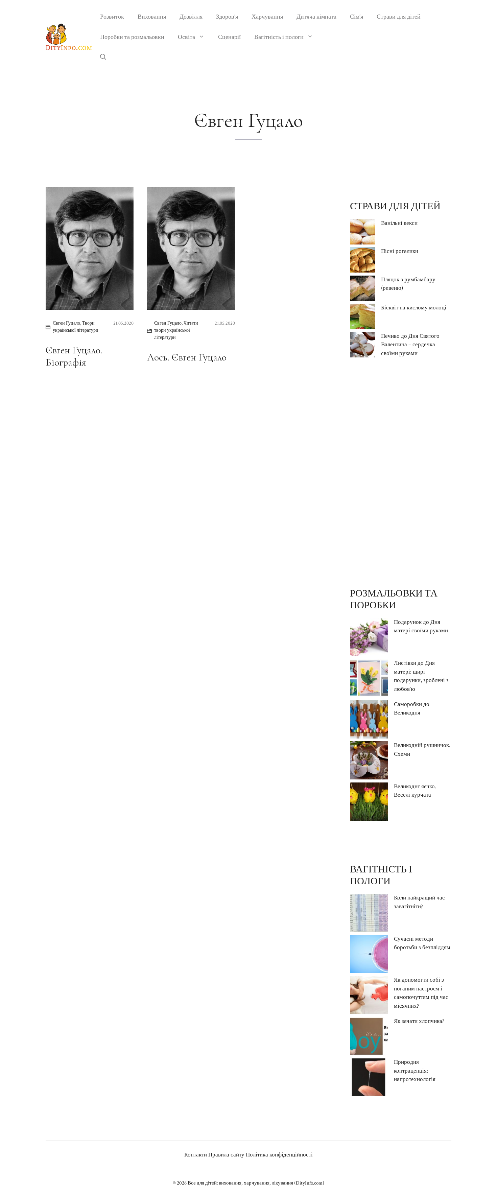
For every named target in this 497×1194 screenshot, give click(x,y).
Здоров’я (227, 17)
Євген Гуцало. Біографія (74, 356)
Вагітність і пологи (279, 37)
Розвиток (112, 17)
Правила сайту (226, 1154)
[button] (103, 57)
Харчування (267, 17)
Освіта (186, 37)
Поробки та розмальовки (132, 37)
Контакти (195, 1154)
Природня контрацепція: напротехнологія (414, 1070)
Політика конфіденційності (279, 1154)
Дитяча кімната (316, 17)
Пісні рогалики (399, 251)
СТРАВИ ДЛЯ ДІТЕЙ (395, 206)
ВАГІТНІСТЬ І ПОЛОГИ (381, 875)
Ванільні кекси (399, 223)
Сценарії (229, 37)
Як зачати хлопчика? (419, 1021)
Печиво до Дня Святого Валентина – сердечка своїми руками (410, 344)
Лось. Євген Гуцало (187, 357)
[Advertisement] (400, 472)
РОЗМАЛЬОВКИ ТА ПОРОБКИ (393, 599)
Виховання (152, 17)
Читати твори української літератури (176, 330)
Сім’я (356, 17)
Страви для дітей (399, 17)
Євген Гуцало (66, 323)
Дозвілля (191, 17)
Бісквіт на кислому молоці (413, 307)
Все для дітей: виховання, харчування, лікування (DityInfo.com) (256, 1183)
